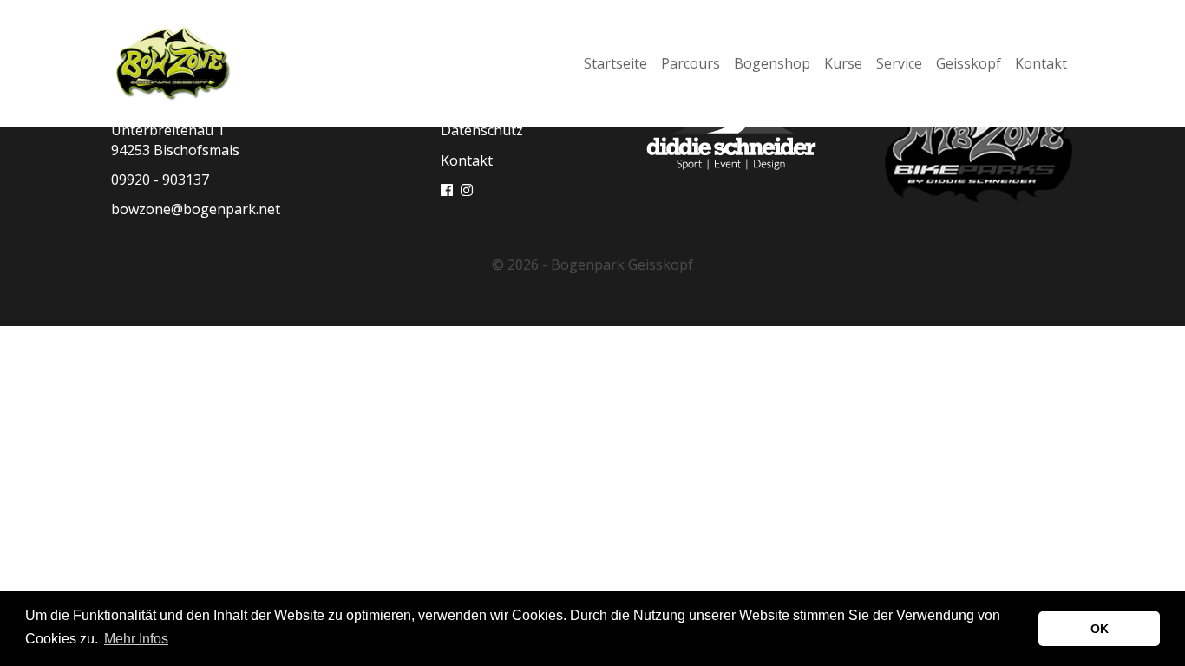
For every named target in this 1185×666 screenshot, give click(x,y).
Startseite (615, 63)
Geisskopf (968, 63)
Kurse (843, 63)
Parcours (690, 63)
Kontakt (1041, 63)
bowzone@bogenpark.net (195, 209)
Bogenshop (772, 63)
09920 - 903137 (160, 179)
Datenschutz (482, 130)
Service (899, 63)
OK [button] (1099, 629)
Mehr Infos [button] (136, 638)
